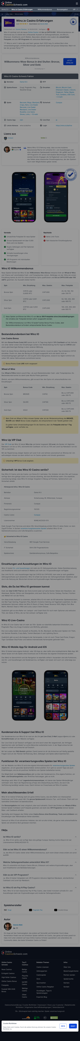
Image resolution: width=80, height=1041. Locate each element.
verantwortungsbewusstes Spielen (33, 528)
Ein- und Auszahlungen (21, 568)
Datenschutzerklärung (13, 1005)
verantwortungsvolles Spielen (64, 765)
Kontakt (66, 987)
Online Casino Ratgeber (45, 987)
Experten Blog (41, 997)
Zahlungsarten (41, 971)
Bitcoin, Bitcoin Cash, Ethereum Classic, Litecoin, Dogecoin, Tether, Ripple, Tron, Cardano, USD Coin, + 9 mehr (66, 92)
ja (56, 120)
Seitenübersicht (58, 1007)
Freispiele (5, 985)
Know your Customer (56, 1005)
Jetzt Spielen (69, 61)
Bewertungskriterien (71, 971)
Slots (38, 979)
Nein (63, 1026)
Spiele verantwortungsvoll (54, 1011)
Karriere (66, 983)
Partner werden (69, 975)
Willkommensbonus (45, 9)
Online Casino (33, 32)
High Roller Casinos (9, 977)
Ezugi (9, 910)
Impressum (42, 1005)
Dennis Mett (44, 24)
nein (21, 120)
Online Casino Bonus (9, 981)
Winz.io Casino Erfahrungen (22, 9)
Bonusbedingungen (39, 68)
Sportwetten (41, 983)
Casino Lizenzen (42, 967)
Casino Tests (8, 14)
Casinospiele (41, 975)
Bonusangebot (62, 9)
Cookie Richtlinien (29, 1005)
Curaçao (59, 102)
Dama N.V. (24, 82)
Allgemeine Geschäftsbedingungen (38, 1007)
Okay (73, 1026)
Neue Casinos (7, 969)
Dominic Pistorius (21, 29)
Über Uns (67, 967)
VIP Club (76, 9)
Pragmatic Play (38, 910)
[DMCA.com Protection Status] (54, 1017)
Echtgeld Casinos (8, 973)
